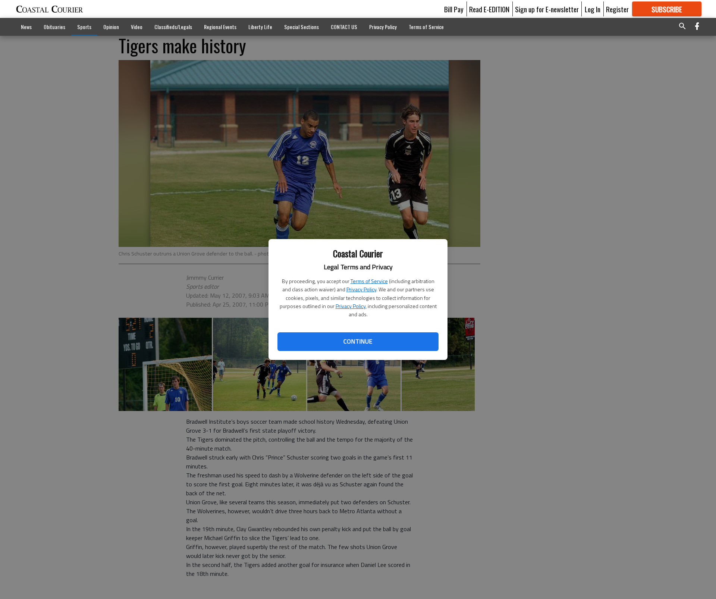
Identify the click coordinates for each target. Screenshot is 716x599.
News (26, 27)
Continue (357, 341)
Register (617, 9)
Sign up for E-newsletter (547, 9)
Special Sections (301, 27)
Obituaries (54, 27)
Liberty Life (260, 27)
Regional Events (220, 27)
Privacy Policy (361, 289)
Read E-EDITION (489, 9)
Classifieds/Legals (173, 27)
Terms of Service (369, 281)
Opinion (111, 27)
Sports (84, 27)
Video (136, 27)
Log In (592, 9)
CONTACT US (344, 27)
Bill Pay (454, 9)
